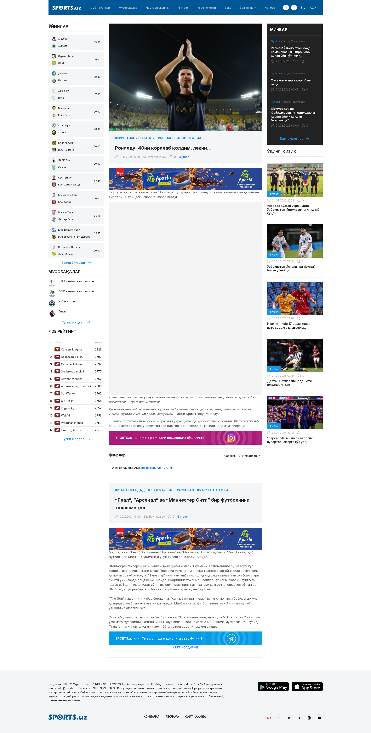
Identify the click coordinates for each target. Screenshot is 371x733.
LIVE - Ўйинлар (100, 7)
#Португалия (189, 138)
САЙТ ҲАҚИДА (195, 716)
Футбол (183, 7)
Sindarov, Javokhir (70, 371)
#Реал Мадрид (161, 490)
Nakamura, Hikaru (69, 356)
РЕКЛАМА (172, 716)
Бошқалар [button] (247, 7)
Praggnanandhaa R (70, 422)
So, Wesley (66, 393)
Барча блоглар (291, 139)
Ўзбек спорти (206, 7)
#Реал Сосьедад (130, 490)
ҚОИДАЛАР (151, 716)
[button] (294, 7)
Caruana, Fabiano (69, 364)
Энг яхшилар (248, 455)
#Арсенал (185, 490)
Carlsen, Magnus (69, 349)
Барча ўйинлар (73, 263)
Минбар (270, 7)
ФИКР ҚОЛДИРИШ (185, 647)
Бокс (228, 7)
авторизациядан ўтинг (156, 467)
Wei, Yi (63, 415)
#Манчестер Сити (212, 490)
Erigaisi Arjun (66, 408)
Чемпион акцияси (157, 7)
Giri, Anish (64, 400)
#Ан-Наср (166, 138)
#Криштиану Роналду (135, 138)
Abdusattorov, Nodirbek (74, 386)
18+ (269, 717)
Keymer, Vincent (69, 378)
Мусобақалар (128, 7)
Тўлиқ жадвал (73, 322)
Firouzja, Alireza (68, 430)
